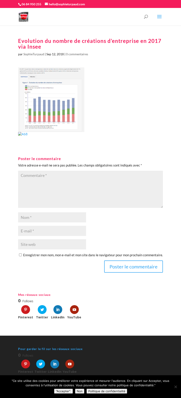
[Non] (175, 387)
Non (80, 391)
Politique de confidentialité (106, 391)
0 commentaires (77, 54)
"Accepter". (63, 391)
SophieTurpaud (33, 54)
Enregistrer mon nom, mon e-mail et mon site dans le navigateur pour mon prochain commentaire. (93, 255)
